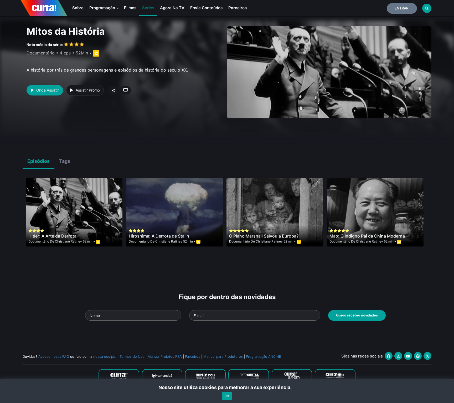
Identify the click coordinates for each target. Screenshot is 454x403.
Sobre (78, 7)
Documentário (38, 241)
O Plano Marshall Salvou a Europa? (263, 236)
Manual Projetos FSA (165, 356)
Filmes (130, 7)
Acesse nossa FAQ (53, 356)
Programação (102, 7)
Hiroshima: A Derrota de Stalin (159, 236)
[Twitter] (427, 356)
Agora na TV (172, 7)
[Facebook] (389, 356)
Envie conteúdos (206, 7)
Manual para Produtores (223, 356)
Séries (148, 7)
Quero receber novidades (357, 315)
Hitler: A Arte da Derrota (52, 236)
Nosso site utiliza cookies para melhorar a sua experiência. (227, 387)
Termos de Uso (132, 356)
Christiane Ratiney (68, 241)
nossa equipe (104, 356)
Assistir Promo (88, 90)
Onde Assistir (47, 90)
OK (227, 396)
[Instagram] (398, 356)
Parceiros (237, 7)
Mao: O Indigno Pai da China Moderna (367, 236)
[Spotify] (418, 356)
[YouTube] (408, 356)
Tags (64, 161)
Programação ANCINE (263, 356)
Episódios (38, 161)
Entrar (401, 8)
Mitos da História (66, 31)
